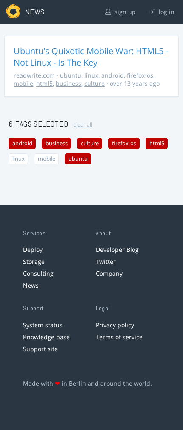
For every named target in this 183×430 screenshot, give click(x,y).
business (68, 83)
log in (165, 12)
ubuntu (70, 75)
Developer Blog (117, 249)
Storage (34, 261)
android (112, 75)
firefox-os (140, 75)
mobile (23, 83)
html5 (44, 83)
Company (109, 273)
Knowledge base (46, 337)
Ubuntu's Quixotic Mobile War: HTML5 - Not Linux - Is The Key (91, 56)
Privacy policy (115, 325)
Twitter (106, 261)
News (31, 285)
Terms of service (119, 337)
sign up (124, 12)
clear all (83, 124)
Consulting (38, 273)
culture (94, 83)
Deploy (33, 249)
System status (43, 325)
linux (91, 75)
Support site (40, 349)
